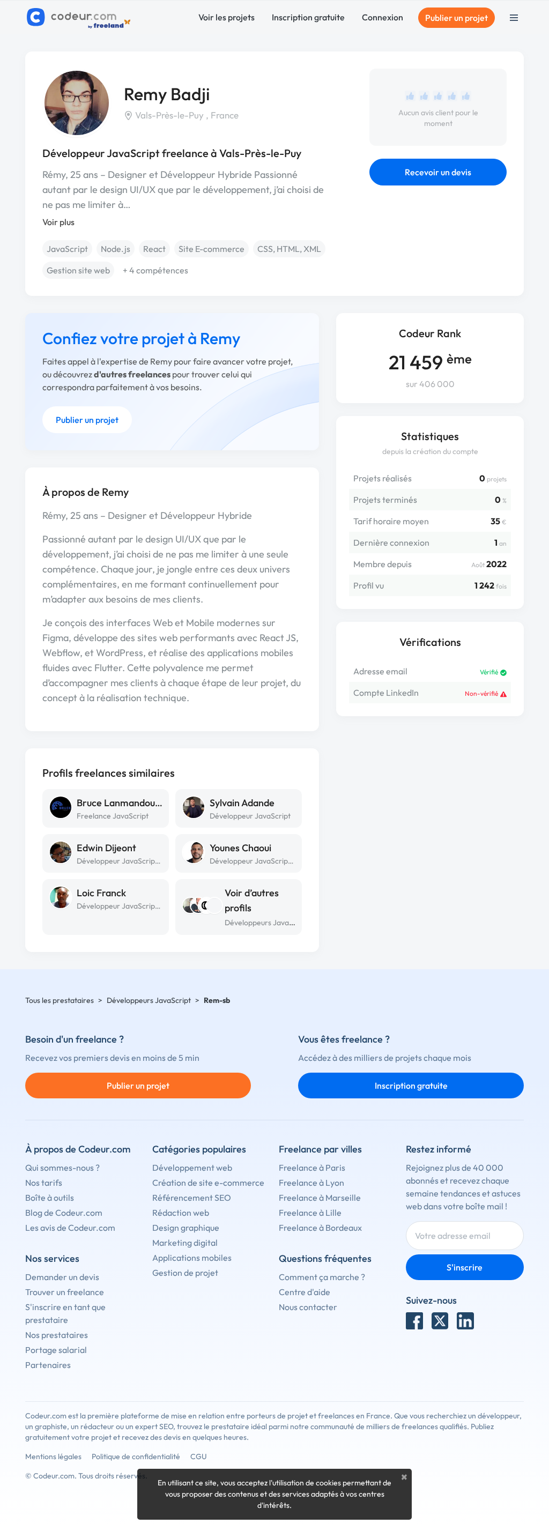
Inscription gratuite (308, 17)
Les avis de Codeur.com (70, 1227)
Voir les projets (226, 17)
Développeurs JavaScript (267, 922)
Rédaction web (180, 1212)
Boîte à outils (49, 1197)
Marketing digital (185, 1242)
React (154, 248)
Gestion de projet (185, 1272)
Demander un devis (62, 1277)
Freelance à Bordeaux (320, 1227)
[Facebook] (414, 1320)
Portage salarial (56, 1349)
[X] (440, 1320)
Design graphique (185, 1227)
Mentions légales (53, 1456)
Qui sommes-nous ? (62, 1167)
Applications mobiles (192, 1257)
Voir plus (58, 222)
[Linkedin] (465, 1320)
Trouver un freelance (64, 1292)
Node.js (115, 248)
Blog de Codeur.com (63, 1212)
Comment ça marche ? (322, 1277)
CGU (198, 1456)
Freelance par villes (320, 1149)
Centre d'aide (304, 1292)
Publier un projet (456, 17)
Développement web (192, 1167)
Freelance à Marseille (320, 1197)
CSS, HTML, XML (289, 248)
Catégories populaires (199, 1149)
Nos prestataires (56, 1334)
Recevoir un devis (438, 172)
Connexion (382, 17)
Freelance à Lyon (311, 1182)
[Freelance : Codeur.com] (80, 18)
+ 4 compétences (155, 270)
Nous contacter (308, 1307)
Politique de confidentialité (136, 1456)
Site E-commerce (211, 248)
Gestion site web (78, 270)
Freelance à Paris (312, 1167)
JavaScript (67, 248)
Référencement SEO (191, 1197)
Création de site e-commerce (208, 1182)
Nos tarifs (43, 1182)
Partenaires (48, 1364)
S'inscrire (465, 1267)
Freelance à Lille (310, 1212)
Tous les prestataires (59, 1000)
